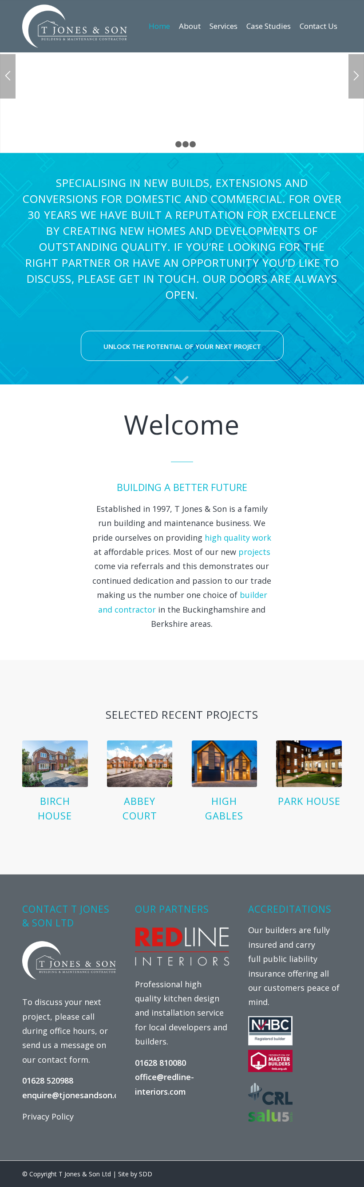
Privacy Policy (48, 1116)
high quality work (238, 537)
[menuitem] (159, 26)
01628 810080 (160, 1062)
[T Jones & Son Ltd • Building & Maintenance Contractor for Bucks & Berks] (74, 26)
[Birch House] (55, 763)
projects (254, 551)
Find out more (182, 92)
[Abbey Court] (140, 763)
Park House (309, 800)
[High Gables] (224, 763)
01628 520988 (47, 1080)
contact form (63, 1059)
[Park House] (309, 763)
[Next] (356, 76)
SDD (145, 1174)
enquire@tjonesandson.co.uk (78, 1095)
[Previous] (8, 76)
